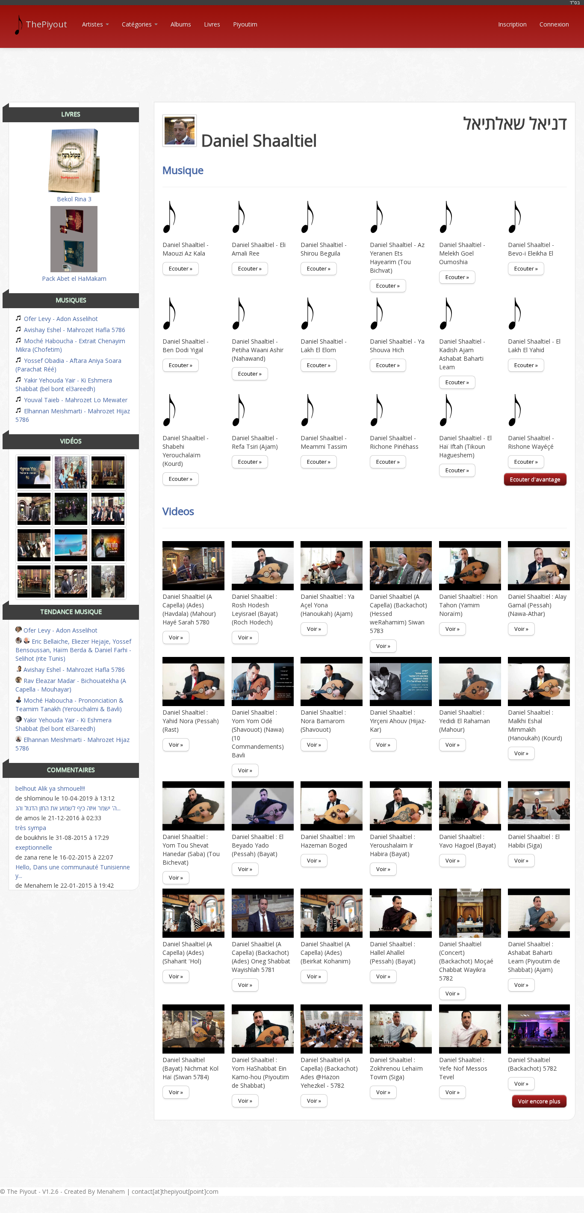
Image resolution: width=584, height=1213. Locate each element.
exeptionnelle (33, 847)
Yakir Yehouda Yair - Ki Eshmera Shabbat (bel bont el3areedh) (63, 384)
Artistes (93, 24)
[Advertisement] (292, 67)
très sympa (30, 828)
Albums (181, 24)
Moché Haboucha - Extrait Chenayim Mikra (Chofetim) (70, 345)
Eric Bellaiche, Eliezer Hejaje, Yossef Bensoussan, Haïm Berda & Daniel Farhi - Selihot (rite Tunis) (73, 649)
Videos (178, 511)
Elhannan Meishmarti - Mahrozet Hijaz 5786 (72, 415)
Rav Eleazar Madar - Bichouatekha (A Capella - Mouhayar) (70, 685)
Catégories (137, 24)
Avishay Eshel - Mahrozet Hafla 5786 (73, 330)
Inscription (512, 24)
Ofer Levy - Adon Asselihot (60, 319)
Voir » (176, 637)
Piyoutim (245, 24)
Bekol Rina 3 (74, 199)
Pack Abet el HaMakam (74, 278)
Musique (183, 170)
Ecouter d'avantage (535, 479)
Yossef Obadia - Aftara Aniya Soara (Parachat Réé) (68, 364)
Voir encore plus (539, 1101)
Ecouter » (180, 268)
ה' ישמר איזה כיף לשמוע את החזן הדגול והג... (68, 808)
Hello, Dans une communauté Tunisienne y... (72, 871)
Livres (212, 24)
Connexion (554, 24)
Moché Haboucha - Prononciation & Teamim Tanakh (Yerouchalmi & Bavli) (69, 704)
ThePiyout (46, 24)
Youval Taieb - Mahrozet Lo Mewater (74, 400)
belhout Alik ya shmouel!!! (50, 788)
